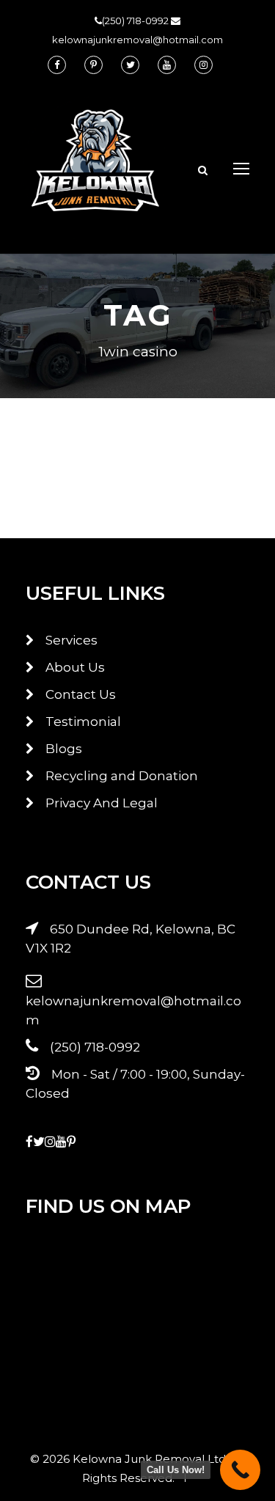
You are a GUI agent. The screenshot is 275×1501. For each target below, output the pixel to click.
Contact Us (80, 694)
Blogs (63, 748)
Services (71, 640)
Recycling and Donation (121, 775)
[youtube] (167, 65)
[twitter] (130, 65)
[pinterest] (93, 65)
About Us (75, 667)
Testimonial (83, 721)
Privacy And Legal (101, 803)
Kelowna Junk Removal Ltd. (152, 1459)
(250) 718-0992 (136, 20)
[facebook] (57, 65)
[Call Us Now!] (240, 1470)
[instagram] (203, 65)
